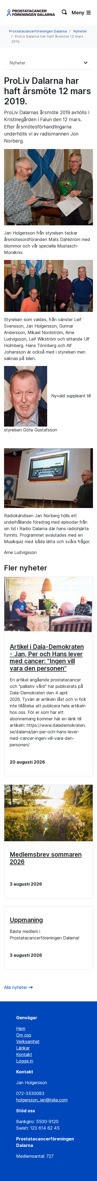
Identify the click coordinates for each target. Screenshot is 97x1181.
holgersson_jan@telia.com (42, 1100)
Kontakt (24, 1054)
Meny (78, 12)
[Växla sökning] (64, 12)
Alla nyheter (16, 987)
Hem (20, 1028)
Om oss (23, 1035)
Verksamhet (28, 1041)
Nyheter (80, 31)
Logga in (24, 1061)
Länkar (23, 1048)
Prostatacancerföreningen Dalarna (38, 31)
